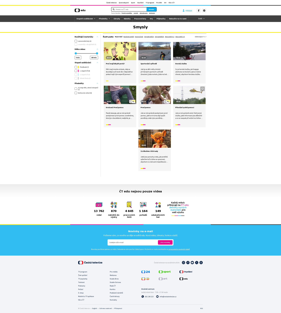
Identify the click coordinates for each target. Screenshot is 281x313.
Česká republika (127, 13)
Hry (151, 19)
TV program (150, 3)
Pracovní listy (140, 19)
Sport (133, 3)
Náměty (127, 19)
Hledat (151, 9)
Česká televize (111, 3)
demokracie (144, 13)
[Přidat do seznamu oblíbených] (133, 45)
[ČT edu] (80, 11)
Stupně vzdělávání (85, 19)
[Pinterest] (204, 10)
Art (165, 3)
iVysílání (140, 3)
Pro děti (159, 3)
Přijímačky (161, 19)
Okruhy (117, 19)
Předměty (103, 19)
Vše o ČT (172, 3)
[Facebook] (198, 10)
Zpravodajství (124, 3)
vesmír (136, 13)
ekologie (152, 13)
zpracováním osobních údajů (179, 249)
